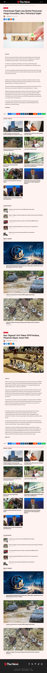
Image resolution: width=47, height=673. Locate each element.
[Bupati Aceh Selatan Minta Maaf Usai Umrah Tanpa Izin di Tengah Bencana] (5, 228)
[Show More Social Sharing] (16, 19)
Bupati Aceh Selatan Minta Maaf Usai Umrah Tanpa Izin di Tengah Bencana (23, 226)
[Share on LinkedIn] (9, 19)
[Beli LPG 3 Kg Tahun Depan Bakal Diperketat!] (13, 158)
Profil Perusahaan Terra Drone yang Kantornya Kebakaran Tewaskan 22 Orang (12, 134)
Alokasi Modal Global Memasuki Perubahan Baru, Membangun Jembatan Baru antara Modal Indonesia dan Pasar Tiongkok (24, 266)
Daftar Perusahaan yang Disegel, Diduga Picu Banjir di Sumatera (12, 150)
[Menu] (5, 2)
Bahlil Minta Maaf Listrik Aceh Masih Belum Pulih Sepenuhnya (12, 198)
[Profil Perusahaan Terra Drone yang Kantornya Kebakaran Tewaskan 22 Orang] (13, 126)
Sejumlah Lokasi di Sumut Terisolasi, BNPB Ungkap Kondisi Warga (21, 209)
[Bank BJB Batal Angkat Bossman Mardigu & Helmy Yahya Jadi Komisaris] (34, 158)
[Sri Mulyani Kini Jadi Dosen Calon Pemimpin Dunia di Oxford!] (34, 126)
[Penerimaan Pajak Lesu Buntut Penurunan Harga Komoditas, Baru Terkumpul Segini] (23, 35)
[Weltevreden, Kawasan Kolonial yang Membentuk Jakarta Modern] (5, 234)
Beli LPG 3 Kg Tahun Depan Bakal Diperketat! (10, 165)
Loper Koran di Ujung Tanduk (30, 149)
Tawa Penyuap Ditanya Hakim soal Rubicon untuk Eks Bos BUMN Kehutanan (23, 220)
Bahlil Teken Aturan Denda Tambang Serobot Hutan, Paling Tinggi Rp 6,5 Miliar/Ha (32, 182)
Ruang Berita (9, 16)
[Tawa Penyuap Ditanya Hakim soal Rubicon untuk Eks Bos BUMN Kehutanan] (5, 222)
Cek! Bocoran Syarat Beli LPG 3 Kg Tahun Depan (12, 181)
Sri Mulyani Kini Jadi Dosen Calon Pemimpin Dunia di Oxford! (33, 134)
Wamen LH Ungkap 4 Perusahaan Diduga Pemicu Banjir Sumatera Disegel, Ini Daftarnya (26, 215)
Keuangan (6, 332)
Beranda (4, 5)
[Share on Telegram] (13, 19)
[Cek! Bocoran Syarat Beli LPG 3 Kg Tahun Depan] (13, 173)
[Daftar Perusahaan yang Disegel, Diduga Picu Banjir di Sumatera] (13, 142)
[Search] (40, 2)
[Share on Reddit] (11, 19)
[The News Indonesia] (23, 2)
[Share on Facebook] (4, 19)
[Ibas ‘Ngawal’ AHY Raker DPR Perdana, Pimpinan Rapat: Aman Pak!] (23, 359)
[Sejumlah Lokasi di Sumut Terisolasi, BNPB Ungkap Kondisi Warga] (5, 211)
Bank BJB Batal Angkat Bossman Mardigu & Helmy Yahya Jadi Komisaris (33, 165)
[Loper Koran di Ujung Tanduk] (34, 142)
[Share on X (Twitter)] (7, 19)
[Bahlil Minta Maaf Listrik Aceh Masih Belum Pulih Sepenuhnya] (13, 190)
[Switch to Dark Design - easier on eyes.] (42, 1)
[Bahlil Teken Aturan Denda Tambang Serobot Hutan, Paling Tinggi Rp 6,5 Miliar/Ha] (34, 173)
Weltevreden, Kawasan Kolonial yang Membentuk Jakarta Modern (22, 232)
